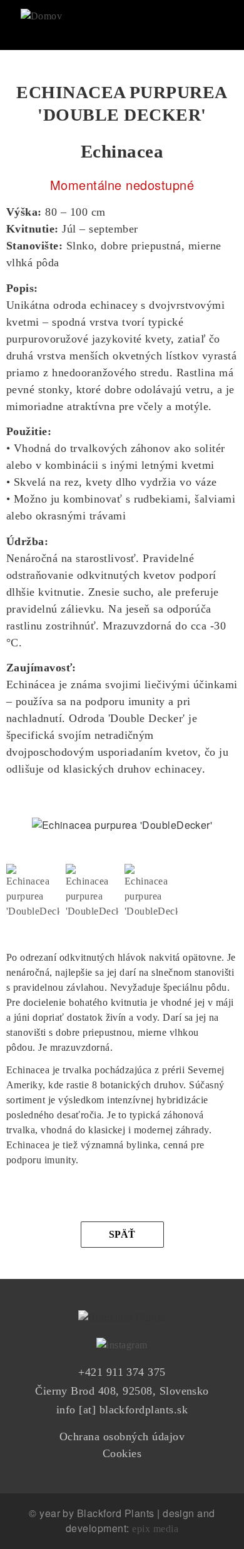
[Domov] (41, 11)
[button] (32, 871)
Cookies (122, 1453)
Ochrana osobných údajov (122, 1436)
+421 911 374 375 (122, 1372)
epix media (155, 1528)
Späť (122, 1234)
